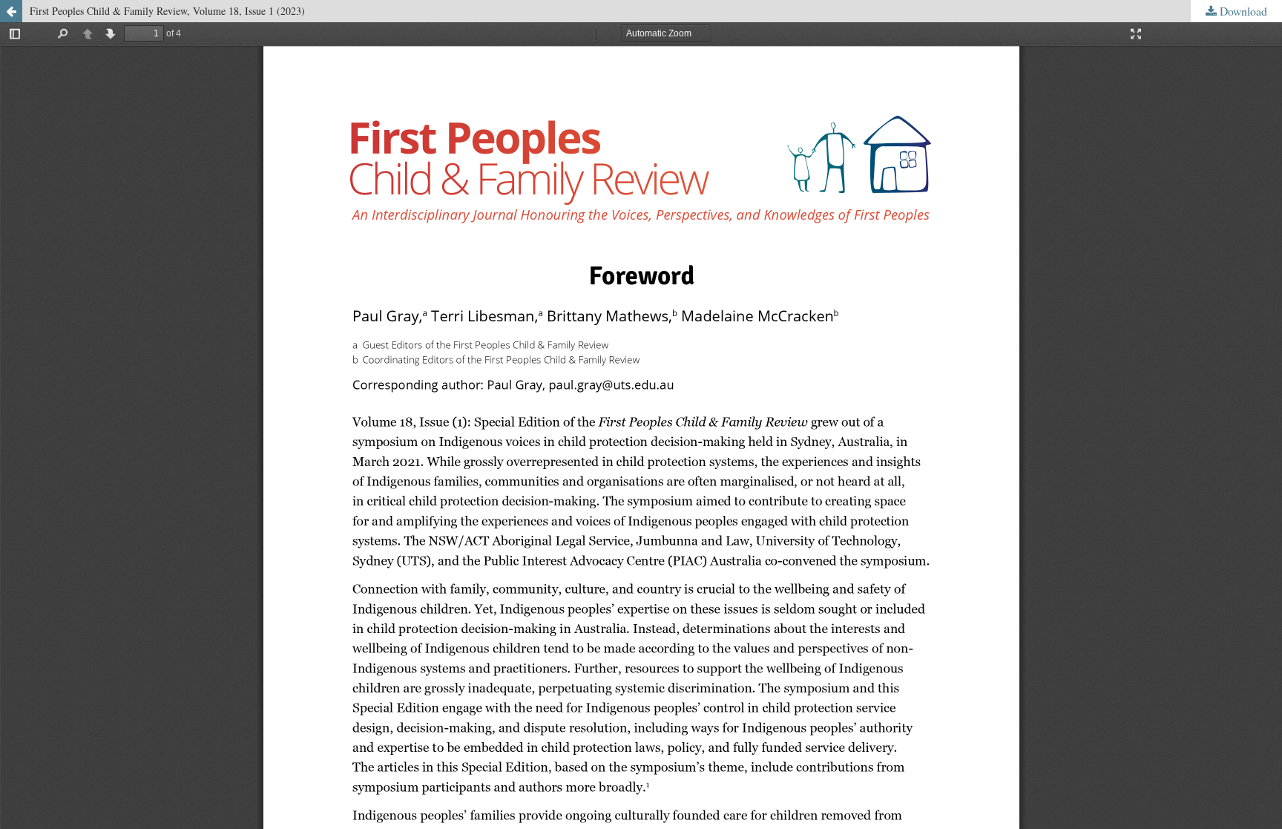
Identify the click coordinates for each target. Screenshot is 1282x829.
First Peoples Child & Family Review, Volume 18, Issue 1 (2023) (167, 11)
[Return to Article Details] (11, 11)
